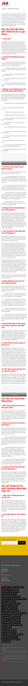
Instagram (10, 550)
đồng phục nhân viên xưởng (8, 634)
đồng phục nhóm (19, 634)
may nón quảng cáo (6, 591)
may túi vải (14, 594)
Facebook (3, 550)
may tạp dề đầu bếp (16, 596)
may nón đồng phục (6, 594)
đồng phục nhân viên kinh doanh (9, 629)
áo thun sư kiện (15, 610)
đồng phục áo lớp (14, 636)
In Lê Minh (23, 13)
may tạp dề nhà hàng (6, 596)
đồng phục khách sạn (6, 622)
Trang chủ (4, 8)
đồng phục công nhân (15, 615)
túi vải (3, 601)
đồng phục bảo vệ (5, 615)
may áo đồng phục (10, 222)
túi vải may (17, 603)
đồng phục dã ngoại (15, 620)
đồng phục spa (5, 636)
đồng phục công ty (16, 617)
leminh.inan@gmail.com (6, 575)
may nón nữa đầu (14, 589)
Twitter (6, 550)
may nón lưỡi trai (5, 589)
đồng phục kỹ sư (16, 622)
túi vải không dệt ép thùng (8, 603)
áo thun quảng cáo (6, 610)
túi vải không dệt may (11, 601)
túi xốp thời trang (6, 608)
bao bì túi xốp (18, 500)
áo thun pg (14, 608)
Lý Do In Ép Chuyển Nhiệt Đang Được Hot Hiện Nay (14, 656)
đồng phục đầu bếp (6, 641)
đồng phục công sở (6, 617)
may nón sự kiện (15, 591)
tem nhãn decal (15, 146)
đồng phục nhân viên (6, 627)
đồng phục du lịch (6, 620)
